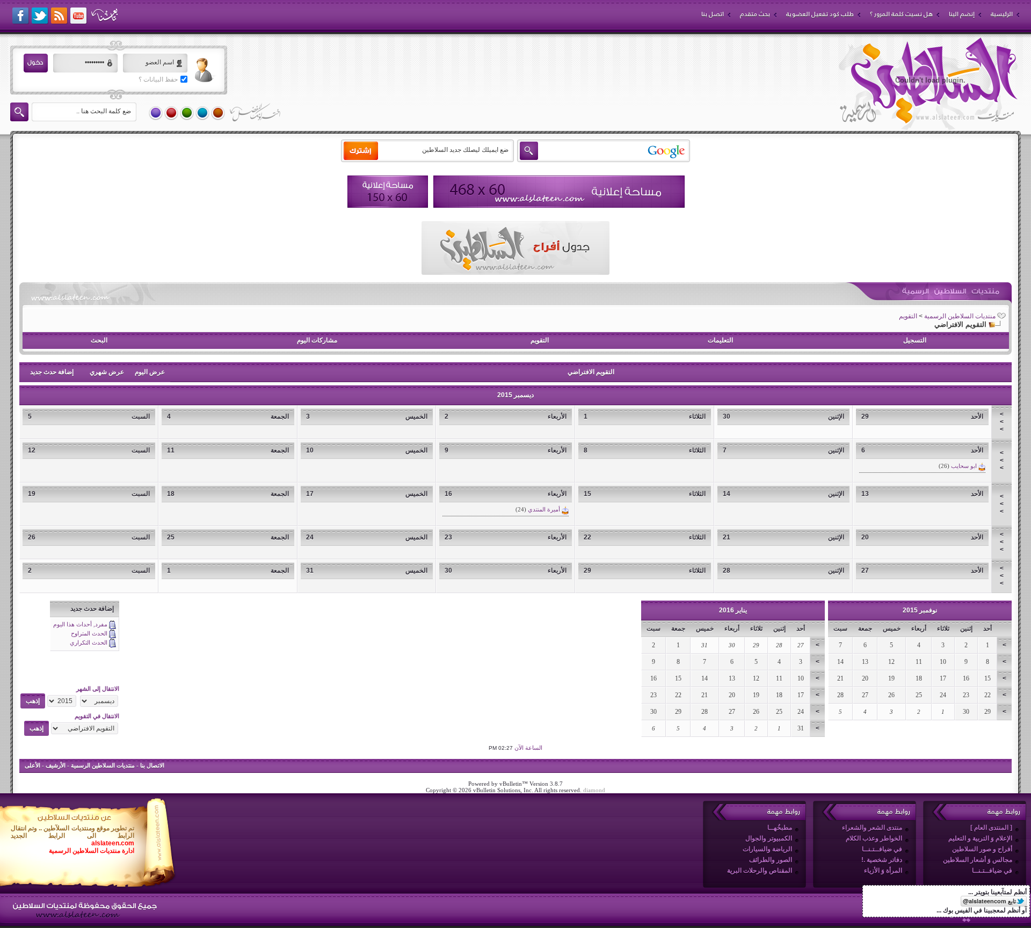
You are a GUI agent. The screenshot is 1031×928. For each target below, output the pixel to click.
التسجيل (914, 340)
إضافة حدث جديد (52, 372)
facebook (21, 16)
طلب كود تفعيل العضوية (820, 14)
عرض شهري (107, 372)
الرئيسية (1002, 14)
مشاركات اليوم (317, 340)
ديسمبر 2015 (515, 395)
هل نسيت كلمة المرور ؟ (901, 14)
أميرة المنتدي (544, 509)
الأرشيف (56, 765)
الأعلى (32, 765)
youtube (79, 16)
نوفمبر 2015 (920, 610)
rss (59, 16)
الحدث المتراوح (89, 633)
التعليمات (720, 340)
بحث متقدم (755, 14)
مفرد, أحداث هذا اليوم (80, 624)
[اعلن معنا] (559, 192)
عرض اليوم (150, 372)
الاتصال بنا (152, 765)
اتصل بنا (712, 14)
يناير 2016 (733, 610)
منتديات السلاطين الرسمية (960, 316)
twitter (40, 16)
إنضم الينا (962, 14)
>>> (1002, 422)
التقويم (908, 316)
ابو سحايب (964, 466)
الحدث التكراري (88, 642)
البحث (99, 340)
